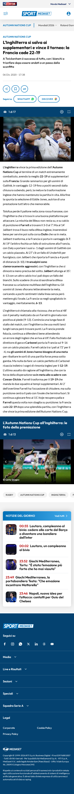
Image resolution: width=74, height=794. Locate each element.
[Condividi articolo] (6, 88)
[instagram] (12, 644)
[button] (37, 13)
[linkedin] (36, 644)
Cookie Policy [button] (44, 727)
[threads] (44, 644)
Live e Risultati (12, 669)
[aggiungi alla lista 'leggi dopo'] (15, 88)
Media (7, 657)
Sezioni (7, 681)
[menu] (5, 13)
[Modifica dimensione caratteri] (24, 88)
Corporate (9, 727)
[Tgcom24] (10, 4)
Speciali (8, 693)
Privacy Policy (10, 734)
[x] (28, 644)
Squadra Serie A (13, 705)
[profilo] (68, 13)
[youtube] (52, 644)
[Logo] (37, 13)
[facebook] (4, 644)
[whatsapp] (20, 644)
